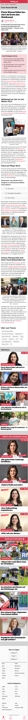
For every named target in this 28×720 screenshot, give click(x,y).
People (3, 668)
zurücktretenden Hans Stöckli (14, 205)
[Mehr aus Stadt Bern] (14, 539)
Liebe (3, 689)
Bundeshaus (13, 4)
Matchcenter (17, 665)
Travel (16, 693)
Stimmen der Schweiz (19, 673)
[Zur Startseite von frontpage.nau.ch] (14, 1)
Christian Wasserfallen (14, 245)
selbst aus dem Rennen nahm (17, 83)
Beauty (3, 698)
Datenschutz (5, 707)
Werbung (4, 703)
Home (2, 4)
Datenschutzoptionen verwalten (8, 709)
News (3, 663)
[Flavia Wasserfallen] (14, 7)
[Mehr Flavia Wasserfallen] (14, 437)
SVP (22, 88)
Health (3, 686)
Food (16, 691)
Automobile (4, 696)
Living (16, 686)
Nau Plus (17, 670)
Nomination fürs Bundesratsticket (12, 210)
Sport (3, 665)
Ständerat (24, 207)
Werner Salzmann (6, 208)
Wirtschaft (17, 668)
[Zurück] (1, 1)
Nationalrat (4, 245)
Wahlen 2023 (21, 148)
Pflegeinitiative (22, 113)
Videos (3, 670)
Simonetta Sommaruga (10, 81)
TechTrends (17, 696)
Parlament (21, 161)
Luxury (16, 689)
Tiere (3, 693)
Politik (6, 4)
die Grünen (17, 263)
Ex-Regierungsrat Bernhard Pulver (16, 266)
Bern (6, 22)
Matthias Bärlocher (9, 20)
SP (8, 76)
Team (16, 703)
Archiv (3, 678)
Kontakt (16, 705)
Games (3, 673)
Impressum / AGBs (19, 707)
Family (3, 691)
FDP (25, 239)
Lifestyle (4, 675)
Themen (16, 675)
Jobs (3, 705)
